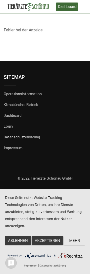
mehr (74, 240)
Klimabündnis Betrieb (21, 104)
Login (8, 126)
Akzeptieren (47, 240)
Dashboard (67, 6)
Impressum (13, 148)
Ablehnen (18, 240)
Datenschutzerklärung (22, 137)
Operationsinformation (23, 94)
